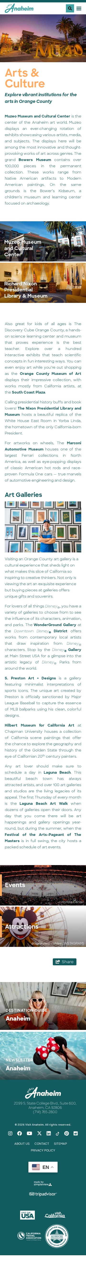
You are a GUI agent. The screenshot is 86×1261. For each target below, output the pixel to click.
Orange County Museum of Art (50, 373)
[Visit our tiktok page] (57, 1133)
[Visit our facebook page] (19, 1133)
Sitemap (60, 1144)
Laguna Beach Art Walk (44, 803)
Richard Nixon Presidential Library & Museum (26, 290)
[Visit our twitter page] (39, 1133)
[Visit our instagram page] (10, 1133)
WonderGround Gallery (55, 624)
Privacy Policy (43, 1150)
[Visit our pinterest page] (66, 1133)
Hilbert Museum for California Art (39, 725)
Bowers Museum (35, 159)
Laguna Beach (57, 772)
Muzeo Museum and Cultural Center (37, 116)
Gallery (66, 649)
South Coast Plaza (28, 392)
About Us (22, 1144)
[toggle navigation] (73, 8)
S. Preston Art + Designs (30, 678)
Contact (41, 1144)
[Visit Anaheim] (19, 9)
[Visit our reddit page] (76, 1133)
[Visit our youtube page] (29, 1133)
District (41, 631)
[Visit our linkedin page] (49, 1133)
